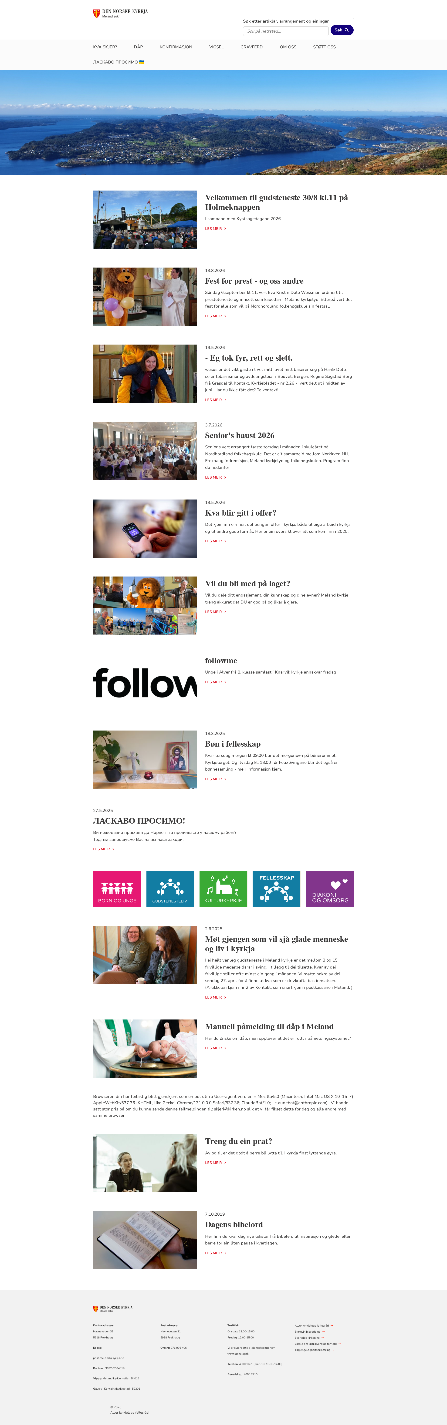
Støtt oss (324, 47)
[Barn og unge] (117, 889)
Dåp (138, 47)
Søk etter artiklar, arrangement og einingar (286, 21)
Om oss (288, 47)
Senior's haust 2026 (239, 435)
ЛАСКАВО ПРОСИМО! (139, 820)
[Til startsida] (128, 13)
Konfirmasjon (176, 47)
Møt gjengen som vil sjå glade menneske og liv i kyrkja (276, 943)
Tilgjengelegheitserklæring (312, 1350)
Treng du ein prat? (238, 1141)
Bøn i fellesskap (233, 743)
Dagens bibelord (234, 1224)
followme (221, 660)
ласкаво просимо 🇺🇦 (118, 62)
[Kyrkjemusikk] (223, 889)
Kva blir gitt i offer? (241, 512)
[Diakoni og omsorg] (330, 889)
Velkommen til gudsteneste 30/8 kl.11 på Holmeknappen (276, 202)
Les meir (213, 228)
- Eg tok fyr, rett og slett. (249, 357)
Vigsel (216, 47)
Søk (338, 30)
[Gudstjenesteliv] (170, 889)
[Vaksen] (277, 889)
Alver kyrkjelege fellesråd (129, 1412)
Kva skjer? (105, 47)
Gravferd (251, 47)
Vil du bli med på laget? (247, 583)
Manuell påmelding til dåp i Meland (269, 1026)
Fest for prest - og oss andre (254, 280)
